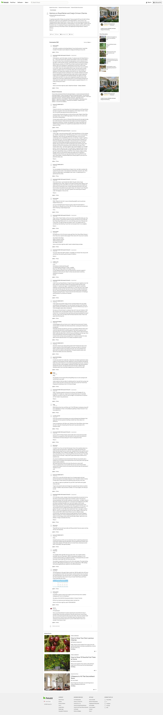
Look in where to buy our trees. (76, 244)
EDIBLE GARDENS (74, 635)
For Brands (76, 709)
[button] (87, 42)
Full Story (73, 649)
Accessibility (91, 705)
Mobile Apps (61, 709)
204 (96, 689)
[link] (111, 25)
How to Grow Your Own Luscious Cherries (82, 639)
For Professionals (77, 699)
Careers (60, 701)
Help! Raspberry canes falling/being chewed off (111, 67)
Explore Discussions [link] (53, 7)
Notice (63, 703)
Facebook (108, 703)
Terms (60, 705)
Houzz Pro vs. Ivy (77, 703)
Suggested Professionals (94, 703)
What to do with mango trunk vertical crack (111, 52)
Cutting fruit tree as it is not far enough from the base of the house (112, 60)
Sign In (90, 711)
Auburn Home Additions (61, 100)
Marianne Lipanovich (77, 642)
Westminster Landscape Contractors (78, 96)
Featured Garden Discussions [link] (77, 7)
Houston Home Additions (74, 99)
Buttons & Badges (77, 711)
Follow (71, 34)
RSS (107, 707)
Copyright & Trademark (63, 711)
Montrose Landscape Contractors (68, 97)
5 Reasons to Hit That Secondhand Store (82, 677)
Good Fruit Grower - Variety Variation (77, 85)
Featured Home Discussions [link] (64, 7)
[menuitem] (13, 2)
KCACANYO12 (72, 602)
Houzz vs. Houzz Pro (78, 701)
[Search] (31, 2)
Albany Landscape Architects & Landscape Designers (71, 95)
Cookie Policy (61, 707)
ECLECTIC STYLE (74, 674)
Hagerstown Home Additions (62, 99)
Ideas (26, 2)
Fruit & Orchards (53, 10)
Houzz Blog (108, 699)
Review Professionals (93, 701)
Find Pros (12, 2)
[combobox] (49, 2)
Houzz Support (92, 707)
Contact (90, 709)
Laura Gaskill (75, 680)
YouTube (108, 705)
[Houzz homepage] (5, 2)
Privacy (60, 703)
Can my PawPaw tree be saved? (111, 45)
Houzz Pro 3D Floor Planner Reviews (81, 707)
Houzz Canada (92, 699)
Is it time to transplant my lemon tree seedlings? (112, 37)
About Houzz (61, 699)
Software (20, 2)
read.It (75, 201)
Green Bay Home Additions (72, 100)
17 (96, 651)
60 (96, 670)
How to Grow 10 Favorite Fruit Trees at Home (83, 658)
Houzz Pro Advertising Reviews (80, 705)
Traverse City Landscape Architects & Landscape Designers (64, 94)
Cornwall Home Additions (61, 101)
